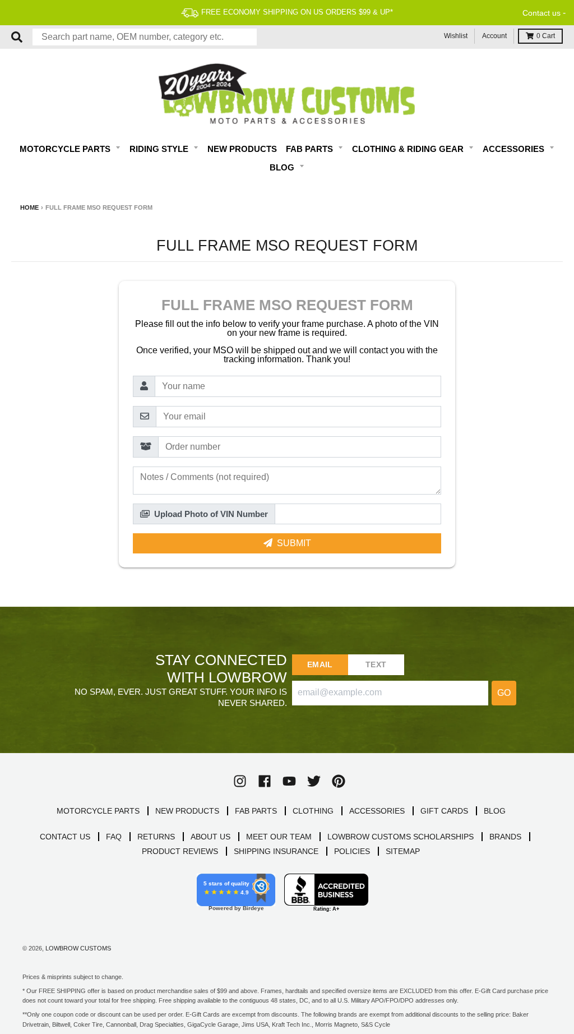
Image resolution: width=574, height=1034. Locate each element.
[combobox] (145, 37)
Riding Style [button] (160, 149)
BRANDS (505, 836)
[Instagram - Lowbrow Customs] (240, 781)
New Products (242, 149)
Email (319, 664)
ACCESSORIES (377, 810)
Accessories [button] (515, 149)
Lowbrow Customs (78, 948)
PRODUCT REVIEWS (180, 851)
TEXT (375, 664)
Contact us (541, 12)
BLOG (495, 810)
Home (29, 207)
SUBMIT (294, 543)
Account (494, 36)
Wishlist (455, 36)
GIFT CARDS (444, 810)
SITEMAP (403, 851)
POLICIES (352, 851)
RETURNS (156, 836)
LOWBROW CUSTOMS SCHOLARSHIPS (400, 836)
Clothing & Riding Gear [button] (409, 149)
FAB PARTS (256, 810)
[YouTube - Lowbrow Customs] (289, 781)
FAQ (114, 836)
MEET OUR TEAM (279, 836)
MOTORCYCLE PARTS (98, 810)
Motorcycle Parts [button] (66, 149)
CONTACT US (65, 836)
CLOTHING (313, 810)
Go (504, 693)
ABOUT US (210, 836)
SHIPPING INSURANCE (276, 851)
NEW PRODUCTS (187, 810)
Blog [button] (283, 167)
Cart (545, 36)
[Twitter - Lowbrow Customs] (314, 781)
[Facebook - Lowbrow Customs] (264, 781)
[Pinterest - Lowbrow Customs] (338, 781)
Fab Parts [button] (310, 149)
